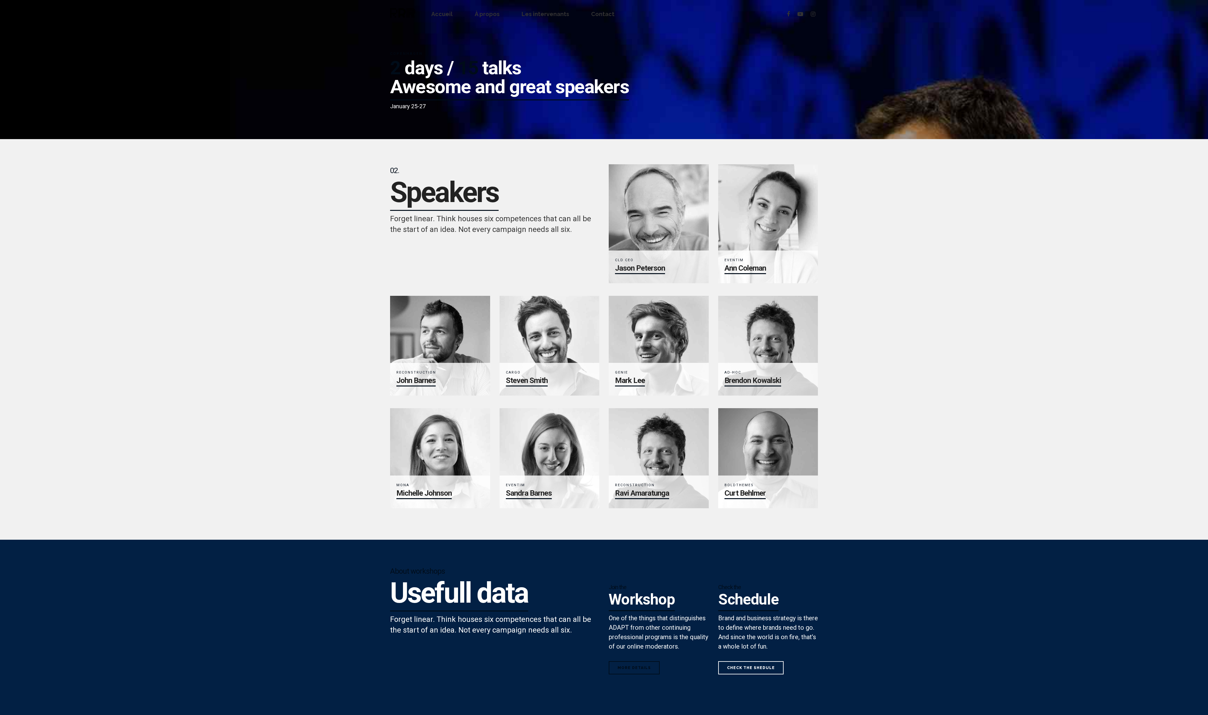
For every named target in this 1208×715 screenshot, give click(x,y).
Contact (602, 14)
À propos (487, 14)
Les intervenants (545, 14)
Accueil (442, 14)
